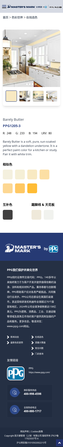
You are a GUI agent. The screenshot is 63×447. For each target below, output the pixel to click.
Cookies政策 (37, 431)
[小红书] (60, 7)
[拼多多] (57, 7)
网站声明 (24, 431)
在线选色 (31, 17)
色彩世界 (17, 17)
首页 (5, 17)
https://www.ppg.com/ (39, 372)
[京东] (50, 7)
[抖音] (53, 7)
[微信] (56, 7)
